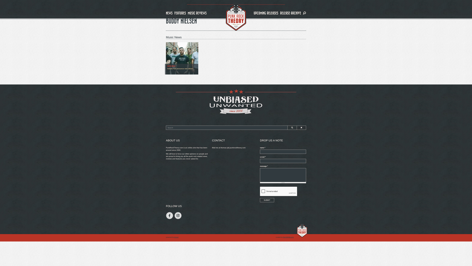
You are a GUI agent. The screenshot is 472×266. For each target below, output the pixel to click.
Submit (267, 200)
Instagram (178, 215)
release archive (290, 13)
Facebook (169, 215)
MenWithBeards (288, 237)
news (169, 13)
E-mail (263, 157)
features (180, 13)
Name (262, 148)
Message (264, 166)
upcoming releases (266, 13)
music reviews (197, 13)
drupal (176, 237)
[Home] (236, 17)
